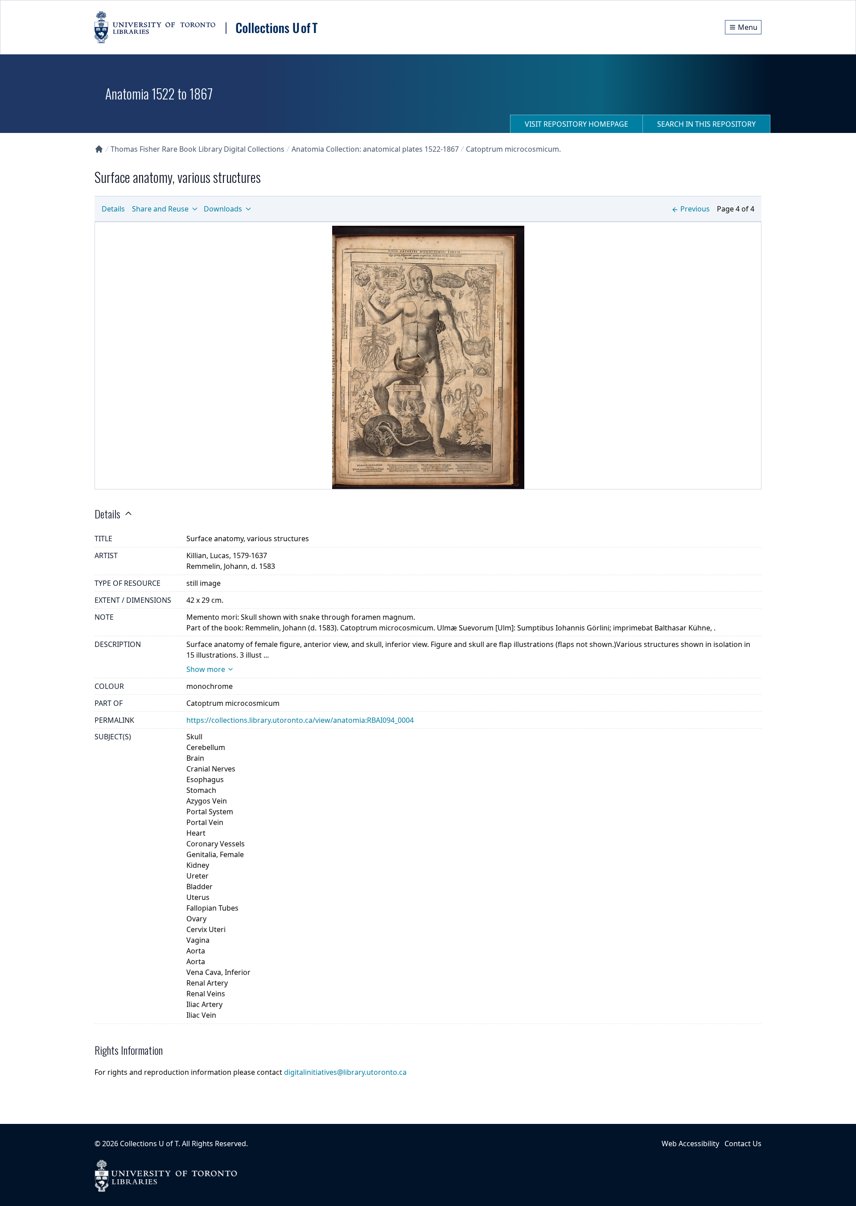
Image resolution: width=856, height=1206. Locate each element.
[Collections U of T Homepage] (99, 149)
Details (113, 209)
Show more (205, 669)
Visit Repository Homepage (576, 124)
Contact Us (742, 1143)
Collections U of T (149, 1143)
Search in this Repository (706, 124)
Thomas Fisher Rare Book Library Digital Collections (197, 149)
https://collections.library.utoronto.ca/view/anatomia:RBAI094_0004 (300, 720)
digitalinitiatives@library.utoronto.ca (345, 1072)
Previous (695, 209)
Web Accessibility (690, 1143)
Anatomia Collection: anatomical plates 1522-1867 (375, 149)
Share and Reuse (160, 209)
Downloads (223, 209)
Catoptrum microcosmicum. (513, 149)
